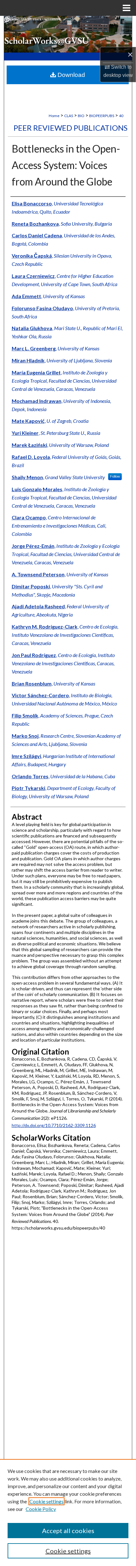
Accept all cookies (68, 1530)
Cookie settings (46, 1501)
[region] (68, 1512)
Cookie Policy (41, 1509)
